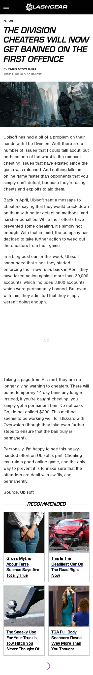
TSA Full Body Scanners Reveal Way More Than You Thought (67, 640)
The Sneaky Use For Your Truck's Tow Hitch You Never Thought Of (22, 640)
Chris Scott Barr (22, 69)
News (8, 21)
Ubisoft (27, 492)
